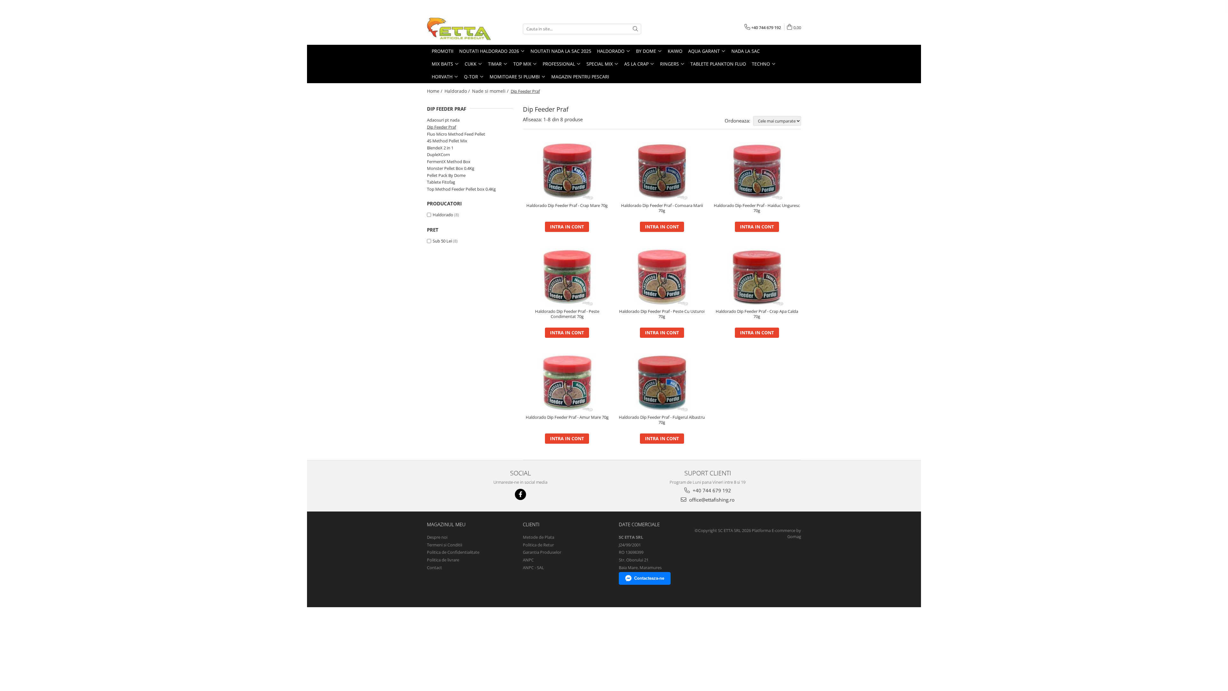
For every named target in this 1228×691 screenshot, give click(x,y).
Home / (435, 91)
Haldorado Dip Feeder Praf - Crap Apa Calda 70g (757, 314)
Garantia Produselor (542, 552)
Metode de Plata (538, 537)
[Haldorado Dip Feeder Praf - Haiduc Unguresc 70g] (757, 171)
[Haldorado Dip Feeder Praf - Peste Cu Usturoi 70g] (662, 277)
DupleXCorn (438, 154)
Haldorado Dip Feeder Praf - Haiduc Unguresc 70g (757, 208)
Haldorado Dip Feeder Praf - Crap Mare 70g (567, 205)
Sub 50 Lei (442, 241)
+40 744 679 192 (711, 490)
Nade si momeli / (491, 91)
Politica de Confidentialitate (453, 552)
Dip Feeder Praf (441, 127)
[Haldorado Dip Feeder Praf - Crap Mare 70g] (567, 171)
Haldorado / (458, 91)
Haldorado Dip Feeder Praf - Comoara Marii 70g (662, 208)
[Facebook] (520, 494)
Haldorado (443, 215)
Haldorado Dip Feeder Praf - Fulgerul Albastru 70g (662, 420)
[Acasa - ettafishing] (459, 29)
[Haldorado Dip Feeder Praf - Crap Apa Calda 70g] (757, 277)
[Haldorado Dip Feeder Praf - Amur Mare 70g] (567, 382)
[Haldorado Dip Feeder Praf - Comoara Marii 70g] (662, 171)
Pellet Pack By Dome (446, 175)
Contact (434, 567)
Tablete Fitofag (441, 182)
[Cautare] (635, 29)
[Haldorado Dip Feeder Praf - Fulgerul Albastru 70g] (662, 382)
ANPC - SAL (533, 567)
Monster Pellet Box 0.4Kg (450, 168)
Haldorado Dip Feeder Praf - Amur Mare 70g (567, 417)
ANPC (528, 560)
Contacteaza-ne (649, 578)
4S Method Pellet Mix (447, 141)
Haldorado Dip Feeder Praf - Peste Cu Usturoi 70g (662, 314)
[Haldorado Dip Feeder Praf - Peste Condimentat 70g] (567, 277)
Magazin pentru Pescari (580, 77)
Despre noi (437, 537)
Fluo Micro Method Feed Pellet (456, 134)
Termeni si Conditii (444, 545)
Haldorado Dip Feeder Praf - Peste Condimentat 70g (567, 314)
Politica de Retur (538, 545)
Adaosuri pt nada (443, 120)
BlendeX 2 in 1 (440, 148)
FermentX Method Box (448, 161)
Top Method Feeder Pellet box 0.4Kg (461, 189)
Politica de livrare (443, 560)
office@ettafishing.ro (711, 499)
